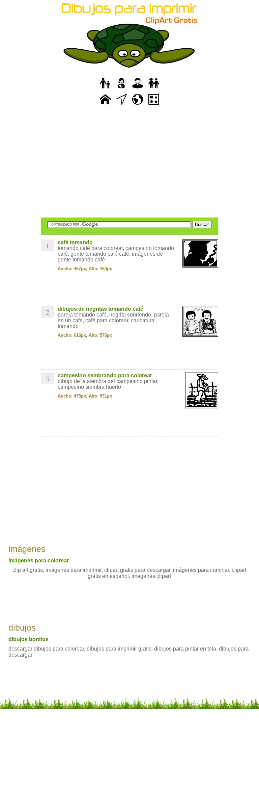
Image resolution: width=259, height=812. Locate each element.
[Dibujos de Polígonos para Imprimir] (153, 105)
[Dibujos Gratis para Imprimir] (105, 105)
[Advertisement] (129, 162)
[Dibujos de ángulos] (121, 105)
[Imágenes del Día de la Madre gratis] (121, 89)
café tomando (75, 242)
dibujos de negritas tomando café (100, 309)
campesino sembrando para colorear (105, 375)
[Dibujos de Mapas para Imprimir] (137, 105)
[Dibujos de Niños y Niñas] (153, 89)
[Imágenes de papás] (137, 89)
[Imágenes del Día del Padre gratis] (105, 89)
